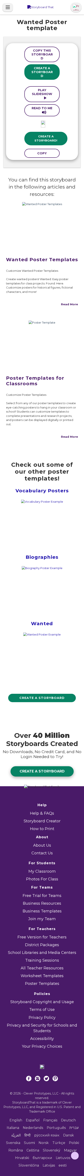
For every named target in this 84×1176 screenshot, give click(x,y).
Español (33, 1120)
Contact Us (42, 853)
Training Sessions (42, 960)
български (42, 1158)
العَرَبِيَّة (16, 1135)
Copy (42, 153)
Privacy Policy (42, 1017)
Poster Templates (42, 983)
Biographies (42, 557)
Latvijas (49, 1165)
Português (56, 1128)
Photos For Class (42, 879)
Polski (74, 1143)
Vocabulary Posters (42, 491)
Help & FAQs (42, 813)
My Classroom (42, 871)
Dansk (68, 1135)
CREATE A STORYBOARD (42, 72)
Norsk (44, 1143)
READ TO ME (42, 108)
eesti (63, 1165)
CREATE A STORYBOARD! (45, 138)
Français (50, 1120)
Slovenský (51, 1150)
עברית (74, 1128)
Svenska (13, 1143)
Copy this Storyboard (42, 54)
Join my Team (42, 919)
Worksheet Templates (42, 975)
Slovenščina (29, 1165)
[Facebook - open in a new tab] (28, 1082)
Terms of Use (42, 1009)
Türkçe (58, 1143)
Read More (69, 304)
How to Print (42, 828)
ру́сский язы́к (46, 1135)
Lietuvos (63, 1158)
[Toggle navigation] (8, 7)
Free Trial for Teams (42, 895)
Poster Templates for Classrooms (35, 381)
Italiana (13, 1128)
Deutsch (68, 1120)
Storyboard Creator (42, 821)
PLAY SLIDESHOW (42, 92)
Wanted (42, 623)
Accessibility (42, 1038)
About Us (42, 845)
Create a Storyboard (42, 698)
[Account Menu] (76, 7)
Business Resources (42, 903)
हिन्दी (27, 1135)
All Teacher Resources (42, 968)
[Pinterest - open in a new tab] (55, 1082)
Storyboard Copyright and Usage (42, 1001)
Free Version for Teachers (42, 937)
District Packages (42, 945)
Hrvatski (22, 1158)
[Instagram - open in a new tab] (37, 1082)
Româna (15, 1150)
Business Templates (42, 911)
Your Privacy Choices (42, 1046)
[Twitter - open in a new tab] (46, 1082)
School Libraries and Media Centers (42, 952)
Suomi (29, 1143)
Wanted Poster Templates (42, 260)
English (15, 1120)
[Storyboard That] (40, 7)
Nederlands (33, 1128)
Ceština (32, 1150)
